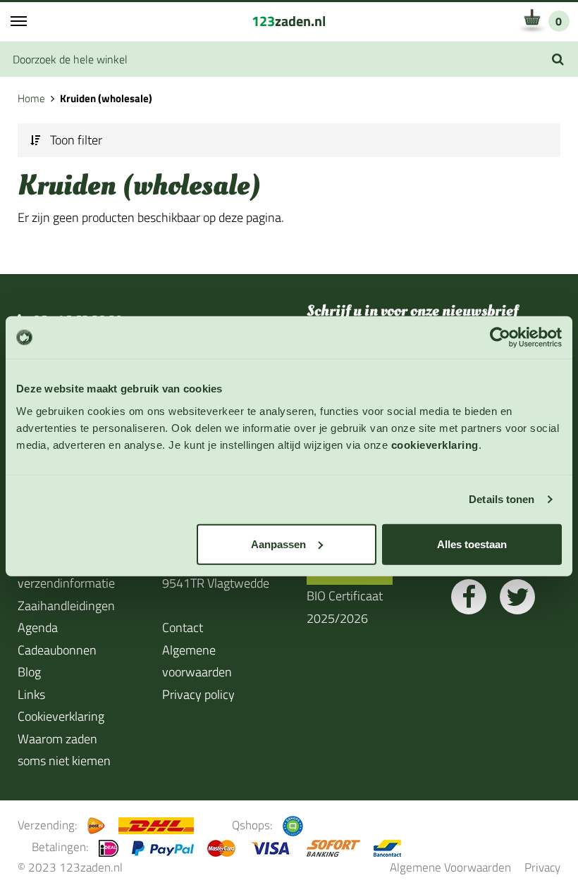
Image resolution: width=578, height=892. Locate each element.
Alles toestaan (472, 544)
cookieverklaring (435, 444)
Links (31, 694)
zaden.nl (289, 21)
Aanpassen (278, 544)
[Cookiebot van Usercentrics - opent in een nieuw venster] (500, 337)
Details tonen (501, 499)
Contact (182, 627)
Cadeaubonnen (57, 649)
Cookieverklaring (61, 716)
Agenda (38, 627)
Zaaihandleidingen (66, 605)
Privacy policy (198, 694)
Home (31, 98)
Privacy (542, 867)
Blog (29, 671)
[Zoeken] (558, 59)
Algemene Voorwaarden (450, 867)
